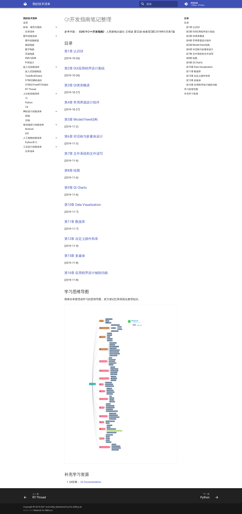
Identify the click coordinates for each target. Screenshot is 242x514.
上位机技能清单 (31, 93)
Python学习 (31, 142)
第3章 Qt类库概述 (195, 36)
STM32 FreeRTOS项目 (36, 84)
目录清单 (29, 31)
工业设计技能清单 (32, 146)
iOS (27, 133)
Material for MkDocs (43, 510)
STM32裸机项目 (33, 80)
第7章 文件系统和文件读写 (199, 53)
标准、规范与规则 (32, 27)
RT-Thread (30, 89)
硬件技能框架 (32, 40)
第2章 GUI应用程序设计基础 (200, 31)
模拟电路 (29, 45)
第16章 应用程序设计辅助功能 (201, 84)
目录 (186, 18)
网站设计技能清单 (32, 111)
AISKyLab (77, 507)
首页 (25, 22)
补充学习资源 (191, 93)
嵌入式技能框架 (33, 71)
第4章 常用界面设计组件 (198, 40)
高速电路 (29, 53)
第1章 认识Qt (193, 27)
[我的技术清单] (25, 4)
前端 (27, 116)
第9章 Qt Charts (194, 62)
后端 (27, 120)
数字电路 (29, 49)
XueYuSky (50, 507)
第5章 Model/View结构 (198, 45)
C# (26, 107)
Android (29, 129)
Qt (26, 98)
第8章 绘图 (191, 58)
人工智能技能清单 (32, 138)
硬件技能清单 (30, 36)
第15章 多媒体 (193, 80)
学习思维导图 (191, 89)
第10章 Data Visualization (199, 67)
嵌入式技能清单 (31, 67)
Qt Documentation (91, 482)
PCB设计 (29, 62)
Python (29, 102)
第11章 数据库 (193, 71)
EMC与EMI (30, 58)
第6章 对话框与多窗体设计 (199, 49)
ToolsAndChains (33, 76)
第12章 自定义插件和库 (198, 76)
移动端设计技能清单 (33, 124)
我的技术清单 (30, 18)
